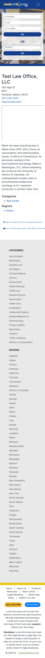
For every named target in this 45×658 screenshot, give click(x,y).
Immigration (15, 308)
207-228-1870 (10, 98)
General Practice (17, 295)
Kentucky (13, 429)
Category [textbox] (10, 17)
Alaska (12, 360)
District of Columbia (18, 390)
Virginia (12, 553)
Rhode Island (15, 523)
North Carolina (16, 497)
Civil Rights (14, 269)
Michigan (13, 450)
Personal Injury (16, 321)
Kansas (12, 424)
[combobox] (22, 17)
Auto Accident (16, 256)
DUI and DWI (15, 282)
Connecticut (15, 381)
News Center (28, 591)
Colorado (13, 377)
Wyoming (13, 571)
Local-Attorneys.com (28, 653)
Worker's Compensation (21, 342)
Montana (13, 467)
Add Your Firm (13, 604)
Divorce (13, 278)
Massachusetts (16, 446)
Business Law (15, 265)
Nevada (13, 476)
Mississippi (14, 459)
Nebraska (13, 472)
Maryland (13, 442)
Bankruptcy (14, 260)
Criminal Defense (17, 273)
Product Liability (17, 325)
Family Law (14, 290)
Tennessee (14, 536)
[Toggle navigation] (38, 4)
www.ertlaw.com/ (11, 101)
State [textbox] (7, 22)
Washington (15, 558)
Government (15, 299)
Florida (12, 394)
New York (14, 493)
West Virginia (15, 562)
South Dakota (15, 532)
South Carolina (16, 528)
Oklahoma (14, 510)
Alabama (13, 356)
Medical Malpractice (19, 316)
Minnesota (14, 455)
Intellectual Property (19, 312)
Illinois (12, 412)
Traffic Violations (17, 338)
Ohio (11, 506)
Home (9, 588)
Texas (12, 540)
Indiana (12, 416)
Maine (9, 210)
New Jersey (15, 485)
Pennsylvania (15, 519)
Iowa (11, 420)
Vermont (13, 549)
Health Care (15, 303)
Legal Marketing (15, 594)
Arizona (13, 364)
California (13, 373)
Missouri (13, 463)
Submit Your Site (27, 598)
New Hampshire (17, 480)
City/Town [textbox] (10, 28)
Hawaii (12, 403)
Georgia (13, 399)
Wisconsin (14, 566)
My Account (32, 604)
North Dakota (16, 502)
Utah (11, 545)
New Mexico (15, 489)
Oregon (12, 515)
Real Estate (12, 200)
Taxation (13, 333)
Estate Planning (16, 286)
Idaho (12, 407)
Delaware (13, 386)
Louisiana (13, 433)
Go (22, 34)
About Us (21, 588)
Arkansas (13, 369)
